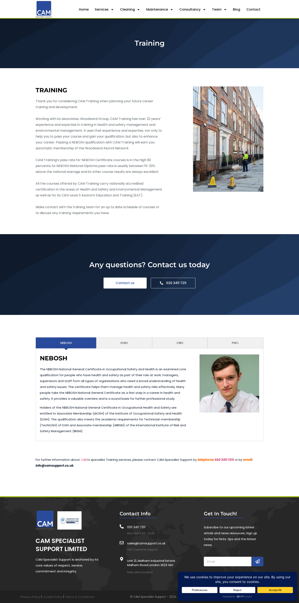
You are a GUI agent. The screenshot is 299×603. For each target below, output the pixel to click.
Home (84, 9)
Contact (253, 9)
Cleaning (127, 9)
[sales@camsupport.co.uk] (122, 543)
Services (102, 9)
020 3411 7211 (224, 460)
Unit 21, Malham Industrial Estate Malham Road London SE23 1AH (151, 563)
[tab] (66, 343)
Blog (236, 9)
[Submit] (257, 561)
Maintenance (157, 9)
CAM (84, 460)
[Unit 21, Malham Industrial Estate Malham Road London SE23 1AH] (122, 559)
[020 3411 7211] (122, 526)
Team (217, 9)
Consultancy (190, 9)
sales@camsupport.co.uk (146, 543)
